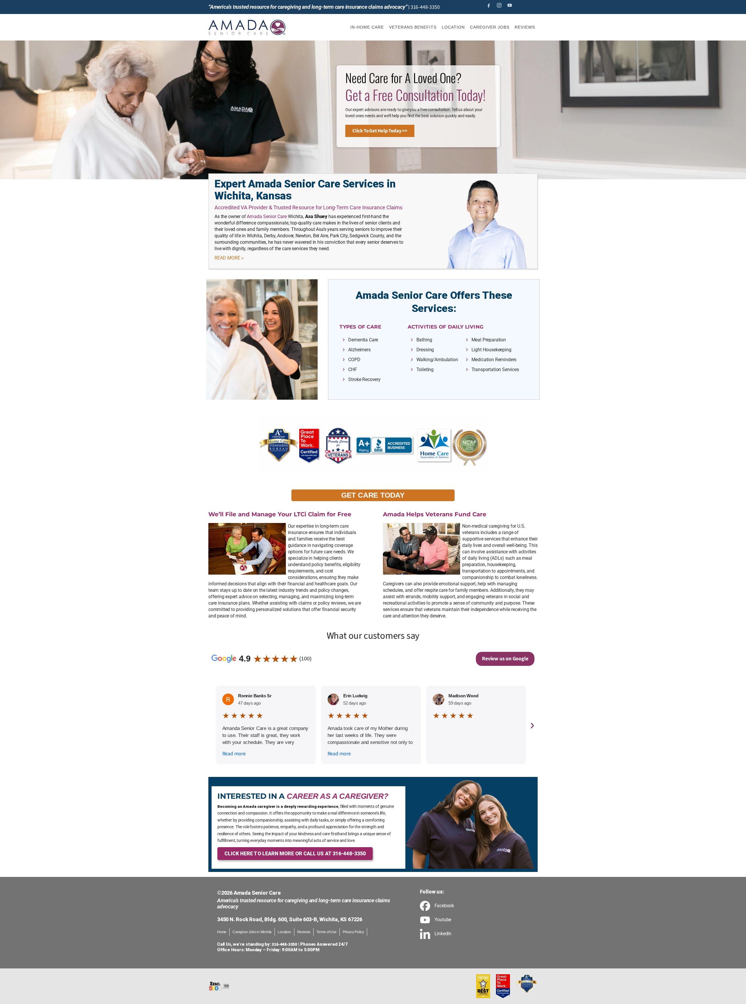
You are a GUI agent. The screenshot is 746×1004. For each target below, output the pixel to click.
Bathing (424, 340)
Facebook (444, 905)
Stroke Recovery (364, 379)
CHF (352, 369)
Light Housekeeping (491, 349)
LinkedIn (442, 933)
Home (221, 932)
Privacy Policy (353, 932)
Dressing (425, 349)
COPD (354, 359)
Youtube (442, 919)
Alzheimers (359, 349)
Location (284, 932)
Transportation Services (495, 369)
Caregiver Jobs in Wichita (252, 932)
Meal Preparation (488, 340)
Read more (234, 753)
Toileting (425, 369)
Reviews (304, 932)
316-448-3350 (425, 7)
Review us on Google (505, 658)
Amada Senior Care (267, 216)
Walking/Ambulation (437, 359)
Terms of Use (326, 932)
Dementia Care (363, 340)
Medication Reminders (494, 359)
